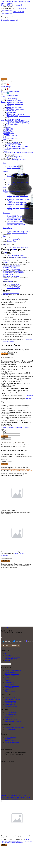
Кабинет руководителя (12, 672)
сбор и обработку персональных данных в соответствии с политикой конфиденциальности (16, 840)
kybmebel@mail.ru (6, 10)
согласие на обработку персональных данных (15, 469)
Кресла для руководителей (11, 269)
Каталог (4, 79)
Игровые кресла (10, 691)
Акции (9, 87)
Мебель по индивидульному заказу (18, 121)
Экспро (5, 192)
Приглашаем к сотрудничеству (14, 727)
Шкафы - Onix (11, 184)
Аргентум (6, 213)
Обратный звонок (10, 701)
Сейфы (9, 105)
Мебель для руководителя (15, 102)
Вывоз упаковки (10, 704)
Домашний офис (10, 682)
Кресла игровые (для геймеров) (13, 271)
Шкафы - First (11, 241)
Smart (5, 151)
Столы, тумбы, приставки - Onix (17, 182)
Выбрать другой (12, 20)
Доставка (4, 354)
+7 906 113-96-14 (18, 12)
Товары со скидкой (13, 91)
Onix (4, 179)
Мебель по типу (12, 99)
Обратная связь (6, 664)
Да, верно (4, 20)
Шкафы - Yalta (11, 249)
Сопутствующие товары (14, 107)
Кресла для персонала (10, 267)
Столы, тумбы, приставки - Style (17, 174)
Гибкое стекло (11, 111)
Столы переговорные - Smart (16, 159)
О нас (6, 653)
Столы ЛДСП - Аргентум (15, 216)
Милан (5, 252)
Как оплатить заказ (11, 719)
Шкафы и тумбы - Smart (14, 156)
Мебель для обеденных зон (15, 109)
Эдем (5, 187)
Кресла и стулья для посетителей (13, 272)
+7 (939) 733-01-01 (10, 737)
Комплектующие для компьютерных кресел (15, 427)
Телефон (3, 461)
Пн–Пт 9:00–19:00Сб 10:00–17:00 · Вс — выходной (11, 4)
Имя (2, 459)
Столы (7, 677)
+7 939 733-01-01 (21, 8)
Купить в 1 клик (6, 438)
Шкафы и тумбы (8, 133)
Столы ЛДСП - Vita (13, 166)
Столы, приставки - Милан (15, 255)
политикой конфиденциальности (21, 470)
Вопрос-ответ (9, 716)
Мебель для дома (12, 95)
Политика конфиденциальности (11, 795)
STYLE (5, 171)
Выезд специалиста (11, 697)
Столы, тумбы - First (13, 239)
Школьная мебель (12, 124)
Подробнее (28, 399)
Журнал (7, 717)
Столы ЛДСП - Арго (13, 143)
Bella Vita (6, 260)
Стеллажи (6, 134)
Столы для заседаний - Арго (16, 148)
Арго (4, 139)
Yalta (4, 244)
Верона (5, 262)
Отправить (5, 463)
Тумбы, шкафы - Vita (13, 168)
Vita (4, 163)
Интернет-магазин (7, 12)
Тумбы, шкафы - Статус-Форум (17, 233)
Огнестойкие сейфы (13, 288)
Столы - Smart (11, 154)
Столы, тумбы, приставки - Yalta (17, 247)
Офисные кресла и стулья (15, 104)
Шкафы (7, 679)
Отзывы (7, 660)
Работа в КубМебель (11, 658)
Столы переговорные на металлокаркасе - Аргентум (16, 223)
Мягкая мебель (11, 112)
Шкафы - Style (11, 176)
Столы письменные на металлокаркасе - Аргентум (16, 218)
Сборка (11, 354)
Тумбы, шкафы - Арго (14, 144)
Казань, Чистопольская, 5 (13, 742)
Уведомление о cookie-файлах (10, 799)
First (4, 236)
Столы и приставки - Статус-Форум (18, 231)
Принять (4, 844)
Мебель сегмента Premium (15, 114)
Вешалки (6, 294)
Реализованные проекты (12, 657)
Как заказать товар (11, 714)
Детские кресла (8, 274)
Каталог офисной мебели (13, 670)
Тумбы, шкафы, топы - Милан (16, 257)
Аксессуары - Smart (13, 158)
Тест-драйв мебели (11, 706)
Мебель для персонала (14, 100)
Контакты (8, 655)
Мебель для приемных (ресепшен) (18, 123)
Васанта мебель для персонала (16, 203)
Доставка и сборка (11, 1)
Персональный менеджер (13, 721)
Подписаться (5, 560)
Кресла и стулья (10, 675)
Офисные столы (8, 131)
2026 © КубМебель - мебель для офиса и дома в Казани (16, 796)
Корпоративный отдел (8, 8)
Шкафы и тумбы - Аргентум (16, 221)
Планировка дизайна (13, 119)
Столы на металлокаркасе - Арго (17, 146)
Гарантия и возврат (24, 1)
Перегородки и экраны (12, 686)
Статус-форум (7, 228)
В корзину (4, 436)
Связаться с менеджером (10, 645)
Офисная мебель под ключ (13, 699)
